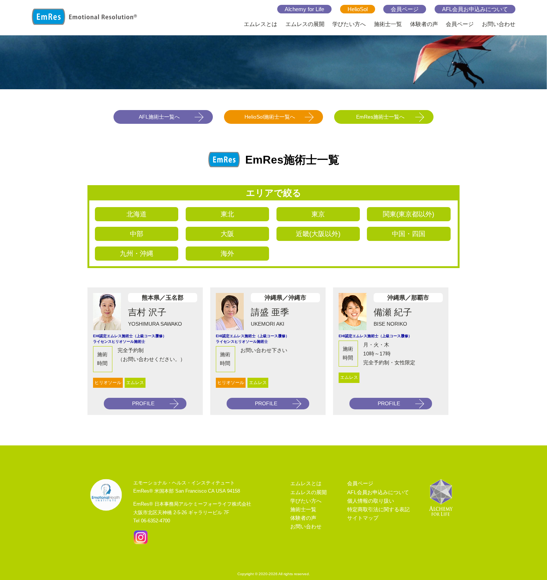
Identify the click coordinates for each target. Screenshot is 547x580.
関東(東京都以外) (408, 214)
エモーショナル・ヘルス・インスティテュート (184, 483)
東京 (318, 214)
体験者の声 (424, 24)
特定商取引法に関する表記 (378, 509)
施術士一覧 (388, 24)
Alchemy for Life (304, 9)
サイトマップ (362, 518)
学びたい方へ (349, 24)
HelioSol (358, 9)
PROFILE (143, 403)
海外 (227, 253)
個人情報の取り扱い (370, 501)
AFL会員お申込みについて (475, 9)
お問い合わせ (498, 24)
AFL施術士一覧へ (159, 117)
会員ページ (405, 9)
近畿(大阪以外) (318, 234)
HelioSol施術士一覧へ (269, 117)
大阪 (227, 234)
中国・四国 (408, 234)
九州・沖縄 (136, 253)
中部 (136, 234)
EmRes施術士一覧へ (380, 117)
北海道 (137, 214)
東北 (227, 214)
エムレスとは (260, 24)
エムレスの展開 (304, 24)
